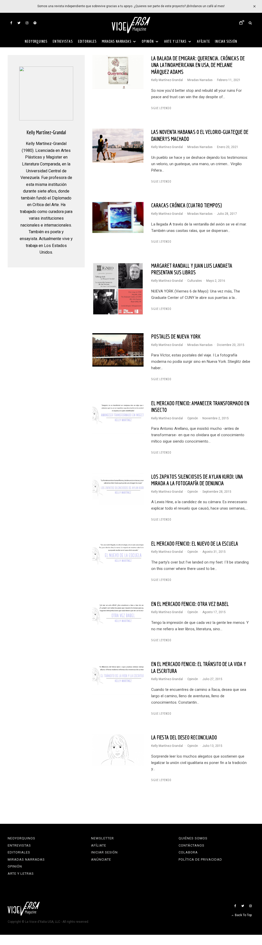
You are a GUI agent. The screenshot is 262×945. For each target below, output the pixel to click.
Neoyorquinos (36, 41)
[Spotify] (35, 23)
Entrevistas (63, 41)
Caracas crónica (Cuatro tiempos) (186, 205)
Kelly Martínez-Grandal (167, 80)
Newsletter (102, 838)
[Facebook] (11, 23)
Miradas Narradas (117, 41)
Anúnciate (101, 859)
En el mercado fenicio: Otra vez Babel (190, 604)
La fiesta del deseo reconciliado (184, 737)
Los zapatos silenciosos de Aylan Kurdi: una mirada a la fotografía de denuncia (197, 479)
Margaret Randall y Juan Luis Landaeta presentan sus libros (191, 268)
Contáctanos (191, 845)
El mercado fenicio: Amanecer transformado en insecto (200, 406)
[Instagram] (27, 23)
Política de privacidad (200, 859)
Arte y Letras (175, 41)
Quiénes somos (193, 838)
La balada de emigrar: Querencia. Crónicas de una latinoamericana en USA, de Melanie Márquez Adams (198, 65)
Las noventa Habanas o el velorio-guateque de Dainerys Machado (199, 135)
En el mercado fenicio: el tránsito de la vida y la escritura (198, 667)
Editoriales (87, 41)
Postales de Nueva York (176, 336)
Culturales (194, 281)
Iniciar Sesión (226, 41)
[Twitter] (19, 23)
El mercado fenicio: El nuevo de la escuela (194, 543)
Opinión (148, 41)
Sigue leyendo (161, 108)
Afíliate (203, 41)
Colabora (188, 852)
